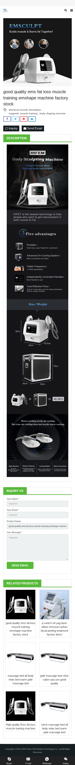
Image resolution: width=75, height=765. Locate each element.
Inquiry (12, 128)
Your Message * (14, 532)
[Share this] (7, 119)
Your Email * (13, 510)
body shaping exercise (53, 113)
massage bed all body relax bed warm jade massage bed (21, 679)
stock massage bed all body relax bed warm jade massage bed (54, 728)
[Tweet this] (15, 119)
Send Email (34, 128)
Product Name (14, 521)
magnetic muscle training (23, 113)
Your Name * (13, 499)
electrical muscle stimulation (25, 109)
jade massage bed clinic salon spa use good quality (54, 679)
